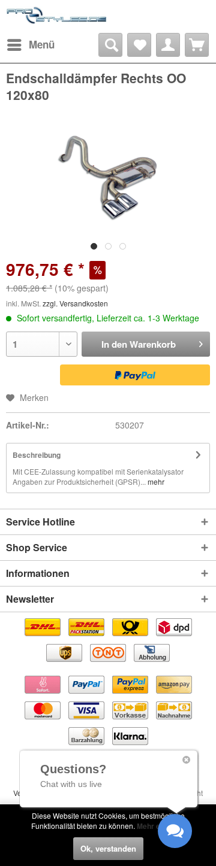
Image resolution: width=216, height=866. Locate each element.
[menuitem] (30, 45)
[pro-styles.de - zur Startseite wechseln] (57, 16)
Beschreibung (37, 454)
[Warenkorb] (197, 45)
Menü (42, 44)
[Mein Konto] (168, 45)
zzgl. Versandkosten (75, 303)
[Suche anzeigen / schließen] (110, 45)
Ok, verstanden (108, 848)
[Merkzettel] (139, 45)
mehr (155, 481)
